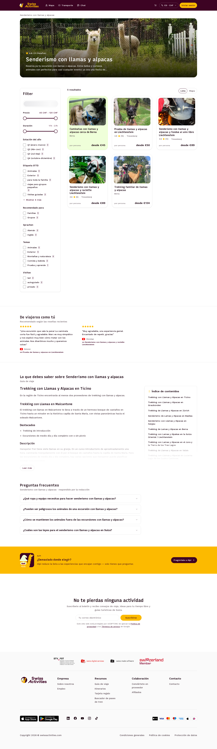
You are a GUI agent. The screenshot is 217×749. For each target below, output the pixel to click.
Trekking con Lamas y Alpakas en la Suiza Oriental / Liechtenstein (169, 435)
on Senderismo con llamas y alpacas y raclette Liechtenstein (103, 343)
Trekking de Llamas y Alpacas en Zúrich (168, 410)
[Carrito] (155, 5)
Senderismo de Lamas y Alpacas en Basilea (170, 416)
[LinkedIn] (68, 718)
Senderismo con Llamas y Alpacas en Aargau (167, 422)
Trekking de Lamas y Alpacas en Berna (168, 429)
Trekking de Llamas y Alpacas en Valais (168, 450)
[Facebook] (75, 718)
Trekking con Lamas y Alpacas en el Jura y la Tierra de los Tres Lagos (170, 443)
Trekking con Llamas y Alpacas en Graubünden (165, 403)
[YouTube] (82, 718)
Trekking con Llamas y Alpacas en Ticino (169, 397)
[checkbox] (24, 144)
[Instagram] (89, 718)
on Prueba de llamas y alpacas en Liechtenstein (41, 352)
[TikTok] (96, 718)
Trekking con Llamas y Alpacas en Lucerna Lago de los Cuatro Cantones (170, 457)
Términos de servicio (111, 627)
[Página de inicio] (30, 5)
